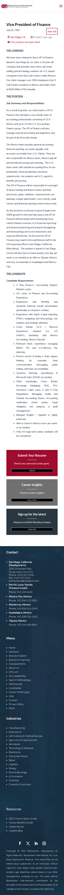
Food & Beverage (18, 772)
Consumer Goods (18, 756)
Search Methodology (20, 679)
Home (12, 647)
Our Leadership (17, 675)
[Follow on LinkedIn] (36, 843)
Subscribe (32, 529)
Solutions (14, 651)
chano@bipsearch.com (27, 580)
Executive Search (18, 655)
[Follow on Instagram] (44, 843)
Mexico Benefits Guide (21, 822)
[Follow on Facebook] (19, 843)
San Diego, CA (17, 37)
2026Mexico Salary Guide (23, 818)
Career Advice (16, 826)
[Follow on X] (28, 843)
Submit (32, 470)
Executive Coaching (19, 659)
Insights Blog (16, 830)
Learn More (32, 500)
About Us (14, 667)
